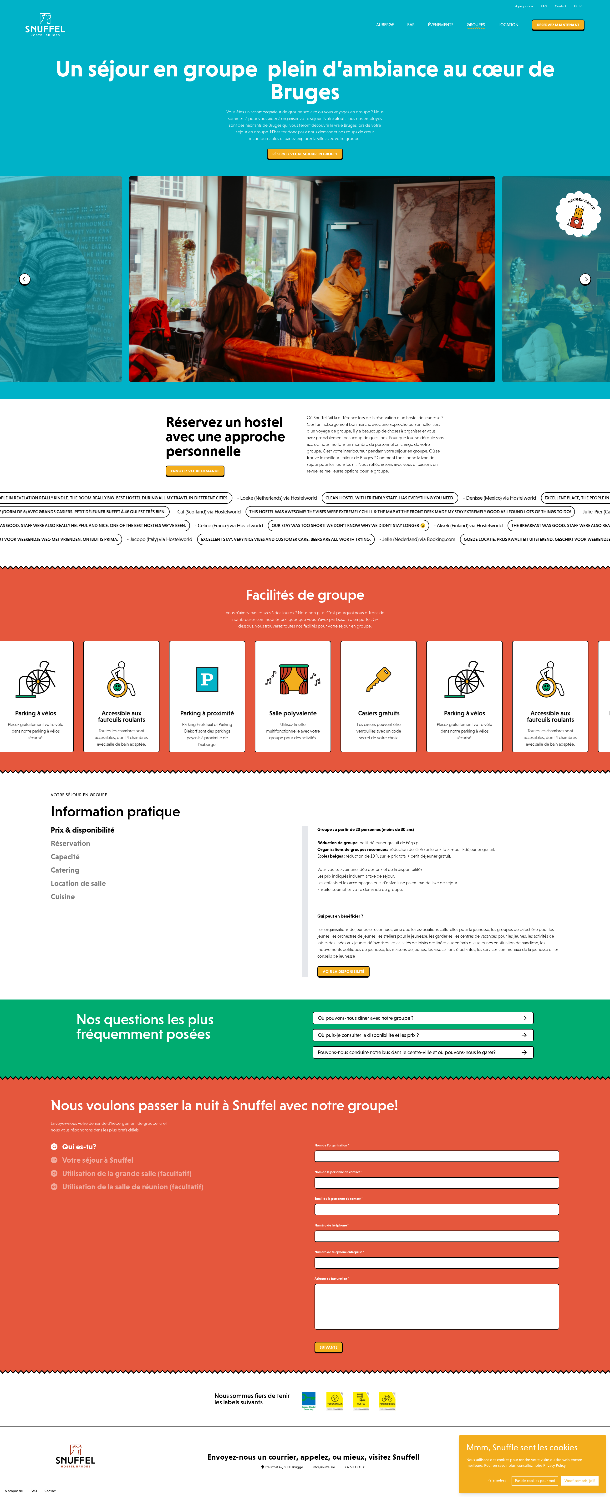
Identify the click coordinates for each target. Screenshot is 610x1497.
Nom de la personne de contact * (338, 1172)
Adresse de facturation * (332, 1279)
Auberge (385, 24)
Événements (440, 24)
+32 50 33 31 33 (355, 1467)
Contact (560, 6)
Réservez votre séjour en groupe (305, 154)
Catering (65, 870)
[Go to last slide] (24, 279)
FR (576, 6)
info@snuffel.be (324, 1467)
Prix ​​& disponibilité (82, 830)
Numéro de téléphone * (332, 1225)
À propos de (524, 6)
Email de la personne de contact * (339, 1199)
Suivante (328, 1347)
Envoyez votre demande (195, 471)
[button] (423, 1018)
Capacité (65, 856)
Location (508, 24)
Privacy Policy (554, 1465)
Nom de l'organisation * (332, 1145)
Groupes (476, 24)
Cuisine (63, 896)
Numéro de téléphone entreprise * (339, 1252)
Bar (411, 24)
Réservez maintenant (558, 25)
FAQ (544, 6)
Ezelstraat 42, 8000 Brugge (283, 1467)
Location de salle (78, 883)
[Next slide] (585, 279)
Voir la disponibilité (343, 971)
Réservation (70, 843)
